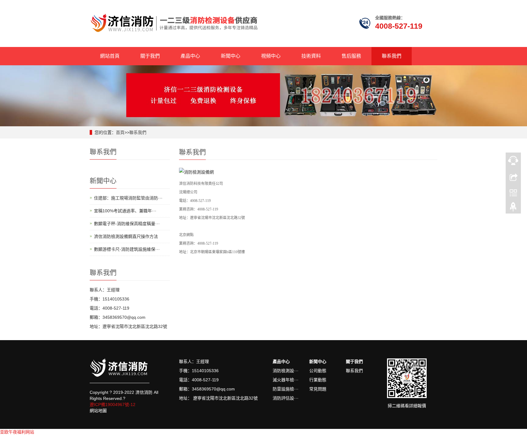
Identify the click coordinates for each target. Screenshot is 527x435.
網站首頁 (110, 56)
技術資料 (311, 56)
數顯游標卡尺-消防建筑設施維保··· (127, 249)
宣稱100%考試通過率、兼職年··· (125, 210)
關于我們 (150, 56)
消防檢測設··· (286, 370)
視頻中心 (271, 56)
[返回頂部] (513, 208)
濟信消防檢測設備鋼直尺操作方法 (126, 236)
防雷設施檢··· (286, 388)
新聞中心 (230, 56)
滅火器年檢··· (286, 379)
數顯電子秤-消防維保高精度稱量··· (127, 223)
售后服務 (351, 56)
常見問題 (317, 388)
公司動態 (317, 370)
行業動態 (317, 379)
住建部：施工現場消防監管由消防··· (128, 198)
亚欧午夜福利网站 (17, 432)
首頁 (120, 132)
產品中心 (190, 56)
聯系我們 (391, 56)
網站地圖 (98, 410)
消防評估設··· (286, 398)
